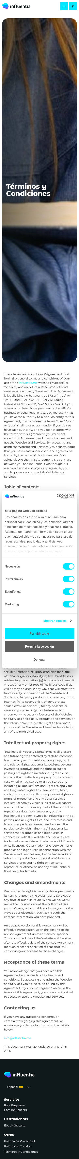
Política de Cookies (17, 1146)
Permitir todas (40, 633)
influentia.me (28, 383)
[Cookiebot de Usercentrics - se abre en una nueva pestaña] (56, 496)
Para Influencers (15, 1110)
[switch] (68, 579)
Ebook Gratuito (15, 1125)
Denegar (40, 659)
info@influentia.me (17, 1038)
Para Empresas (14, 1105)
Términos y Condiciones (21, 1152)
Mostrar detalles (55, 620)
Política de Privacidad (19, 1141)
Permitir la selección (39, 646)
